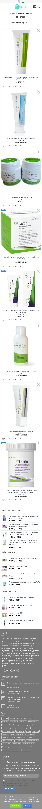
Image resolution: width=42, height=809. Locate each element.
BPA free (12, 718)
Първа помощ (27, 737)
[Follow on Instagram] (6, 670)
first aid (26, 718)
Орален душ (5, 737)
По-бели (19, 737)
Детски (34, 728)
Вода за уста (17, 725)
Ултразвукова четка (33, 740)
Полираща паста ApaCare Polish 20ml (21, 431)
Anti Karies (5, 718)
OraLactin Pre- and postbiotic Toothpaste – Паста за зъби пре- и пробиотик (21, 311)
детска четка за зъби (26, 747)
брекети (15, 747)
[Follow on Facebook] (3, 670)
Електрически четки (8, 731)
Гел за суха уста (27, 725)
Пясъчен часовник (7, 740)
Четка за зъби (16, 743)
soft (31, 718)
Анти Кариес (14, 721)
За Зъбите (10, 705)
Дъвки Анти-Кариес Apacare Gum (21, 197)
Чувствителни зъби (28, 743)
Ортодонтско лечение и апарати (18, 691)
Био (10, 725)
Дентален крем (19, 728)
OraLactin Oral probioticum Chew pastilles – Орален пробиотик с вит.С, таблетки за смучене (21, 491)
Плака (13, 737)
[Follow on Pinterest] (17, 670)
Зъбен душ (36, 731)
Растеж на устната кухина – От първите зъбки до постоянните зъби (23, 698)
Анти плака (23, 721)
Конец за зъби (29, 734)
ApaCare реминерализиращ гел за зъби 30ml (21, 138)
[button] (2, 6)
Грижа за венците (7, 728)
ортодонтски (16, 750)
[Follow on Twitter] (10, 670)
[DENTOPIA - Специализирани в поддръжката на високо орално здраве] (21, 6)
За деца (28, 731)
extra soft (19, 718)
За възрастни (20, 731)
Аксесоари (5, 721)
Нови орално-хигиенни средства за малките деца (23, 684)
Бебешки (4, 725)
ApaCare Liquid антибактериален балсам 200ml (21, 371)
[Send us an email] (13, 670)
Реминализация (20, 740)
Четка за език (6, 743)
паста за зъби (26, 750)
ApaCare (21, 81)
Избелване (5, 734)
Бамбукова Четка (33, 721)
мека (3, 750)
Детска (28, 728)
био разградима (7, 747)
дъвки (36, 747)
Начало (12, 13)
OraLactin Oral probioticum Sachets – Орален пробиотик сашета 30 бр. (21, 258)
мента (9, 750)
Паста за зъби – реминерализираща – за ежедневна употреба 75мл (21, 78)
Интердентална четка (16, 734)
